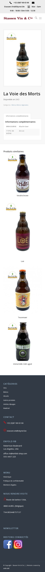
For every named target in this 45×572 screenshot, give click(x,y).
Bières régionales (22, 105)
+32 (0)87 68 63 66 (21, 2)
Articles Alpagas (9, 404)
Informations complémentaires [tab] (17, 116)
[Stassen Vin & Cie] (18, 18)
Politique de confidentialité (13, 481)
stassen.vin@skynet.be (16, 431)
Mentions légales (9, 485)
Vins (5, 388)
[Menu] (40, 18)
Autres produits (9, 400)
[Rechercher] (34, 18)
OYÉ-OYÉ (6, 568)
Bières (14, 105)
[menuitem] (34, 18)
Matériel (6, 408)
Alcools (6, 396)
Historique (7, 477)
